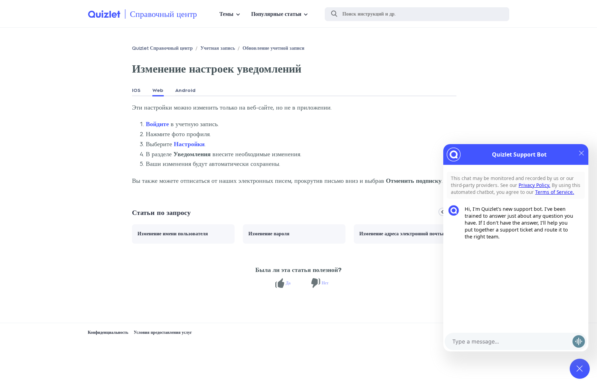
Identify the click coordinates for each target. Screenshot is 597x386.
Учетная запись (217, 48)
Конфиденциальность (108, 332)
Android (185, 90)
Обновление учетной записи (273, 48)
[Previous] (442, 212)
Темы (226, 14)
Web (157, 90)
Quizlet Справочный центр (162, 48)
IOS (136, 90)
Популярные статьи (276, 14)
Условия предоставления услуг (163, 332)
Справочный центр (163, 14)
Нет (325, 283)
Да (288, 283)
